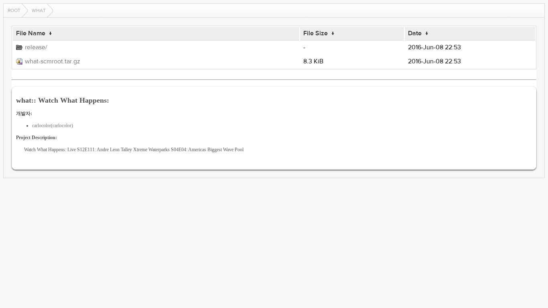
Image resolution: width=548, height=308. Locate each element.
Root (14, 10)
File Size (315, 33)
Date (415, 33)
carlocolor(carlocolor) (52, 125)
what (39, 10)
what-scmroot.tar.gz (52, 61)
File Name (30, 33)
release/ (36, 47)
